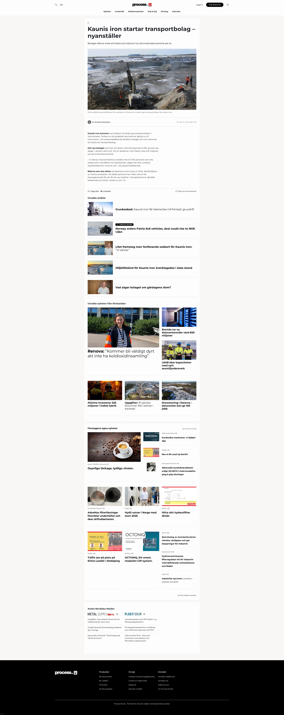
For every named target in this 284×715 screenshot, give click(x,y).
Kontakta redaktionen (166, 677)
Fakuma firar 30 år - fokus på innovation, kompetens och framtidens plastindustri (137, 638)
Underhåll (119, 11)
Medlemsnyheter (136, 11)
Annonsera (103, 685)
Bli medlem (103, 681)
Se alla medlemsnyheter (187, 595)
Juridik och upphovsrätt (138, 681)
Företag (164, 11)
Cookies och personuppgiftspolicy (142, 677)
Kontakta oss (163, 681)
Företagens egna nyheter (103, 428)
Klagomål (132, 685)
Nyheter (107, 11)
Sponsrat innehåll (135, 689)
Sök (61, 5)
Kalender (176, 11)
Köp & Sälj (152, 11)
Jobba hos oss (163, 685)
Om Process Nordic (165, 689)
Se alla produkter (105, 689)
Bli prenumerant (105, 677)
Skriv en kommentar (187, 191)
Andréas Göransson (102, 122)
